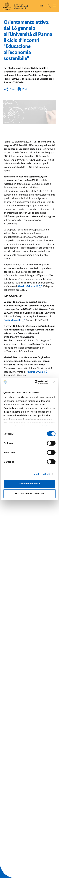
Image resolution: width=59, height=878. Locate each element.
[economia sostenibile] (29, 112)
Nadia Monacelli (12, 320)
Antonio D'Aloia (35, 372)
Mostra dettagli (42, 474)
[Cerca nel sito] (49, 6)
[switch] (51, 443)
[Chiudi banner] (54, 382)
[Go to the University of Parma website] (8, 6)
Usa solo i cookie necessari (29, 493)
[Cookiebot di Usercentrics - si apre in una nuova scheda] (36, 382)
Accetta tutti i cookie (29, 483)
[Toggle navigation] (54, 6)
